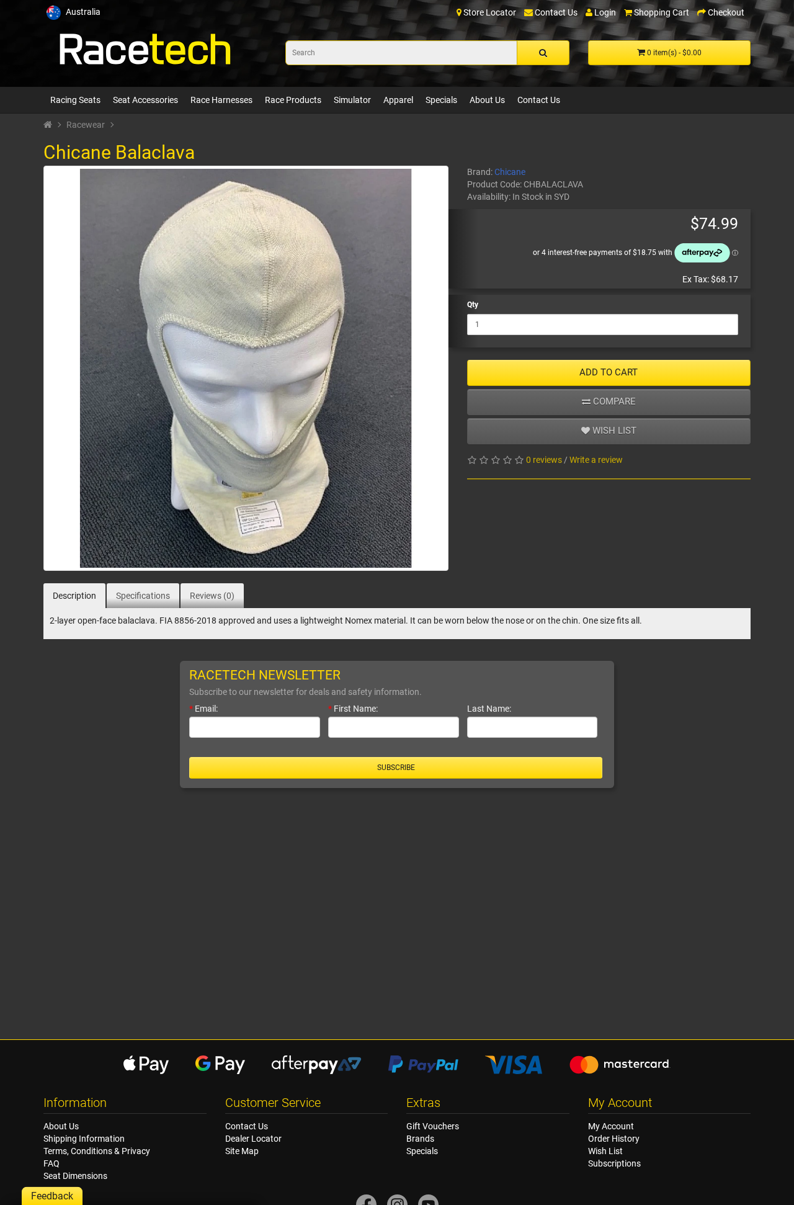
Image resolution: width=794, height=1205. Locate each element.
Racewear (85, 125)
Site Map (242, 1151)
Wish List (605, 1151)
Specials (441, 100)
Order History (614, 1139)
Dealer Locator (253, 1139)
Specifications (143, 596)
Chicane (509, 172)
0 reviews (544, 460)
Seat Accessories (145, 100)
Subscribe (396, 767)
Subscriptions (614, 1163)
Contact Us (538, 100)
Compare (613, 401)
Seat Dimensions (75, 1176)
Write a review (596, 460)
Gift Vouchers (432, 1126)
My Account (611, 1126)
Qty (472, 304)
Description (74, 596)
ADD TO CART (608, 372)
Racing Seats (75, 100)
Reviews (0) (212, 596)
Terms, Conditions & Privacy (96, 1151)
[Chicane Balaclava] (245, 368)
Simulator (352, 100)
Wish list (613, 430)
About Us (487, 100)
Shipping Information (84, 1139)
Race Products (293, 100)
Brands (420, 1139)
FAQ (51, 1163)
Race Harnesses (221, 100)
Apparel (398, 100)
